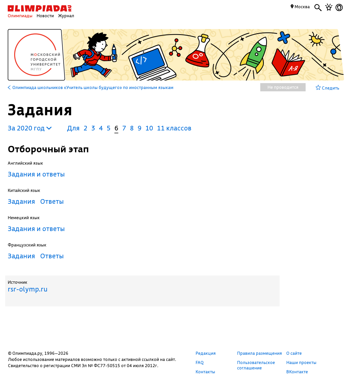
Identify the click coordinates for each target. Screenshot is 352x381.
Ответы (52, 201)
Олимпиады (20, 15)
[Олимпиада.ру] (39, 8)
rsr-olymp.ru (27, 289)
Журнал (66, 15)
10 (149, 128)
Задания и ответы (36, 174)
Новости (45, 15)
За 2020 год (27, 128)
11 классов (174, 128)
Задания (21, 201)
